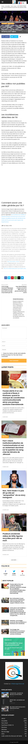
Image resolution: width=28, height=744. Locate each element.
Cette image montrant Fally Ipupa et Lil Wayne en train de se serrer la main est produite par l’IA (7, 289)
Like (5, 570)
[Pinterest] (12, 277)
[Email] (19, 277)
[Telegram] (22, 277)
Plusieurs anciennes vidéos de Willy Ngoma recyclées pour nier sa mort (13, 537)
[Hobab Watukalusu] (7, 308)
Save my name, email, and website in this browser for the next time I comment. (13, 354)
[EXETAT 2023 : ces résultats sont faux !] (5, 701)
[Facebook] (5, 277)
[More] (20, 36)
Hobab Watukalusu (18, 299)
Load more (13, 560)
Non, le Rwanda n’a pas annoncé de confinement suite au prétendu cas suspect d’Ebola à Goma (17, 601)
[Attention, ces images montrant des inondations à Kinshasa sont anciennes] (5, 622)
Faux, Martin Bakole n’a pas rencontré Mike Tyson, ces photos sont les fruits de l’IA (21, 289)
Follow (14, 570)
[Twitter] (9, 277)
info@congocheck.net (17, 684)
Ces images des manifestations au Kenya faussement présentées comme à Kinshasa (17, 632)
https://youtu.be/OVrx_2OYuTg (13, 261)
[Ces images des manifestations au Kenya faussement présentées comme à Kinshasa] (5, 631)
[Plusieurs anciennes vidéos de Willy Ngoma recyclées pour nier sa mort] (14, 522)
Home (2, 6)
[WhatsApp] (15, 277)
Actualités (7, 6)
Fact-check (13, 6)
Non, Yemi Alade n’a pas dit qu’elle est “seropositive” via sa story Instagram (14, 494)
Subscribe (22, 570)
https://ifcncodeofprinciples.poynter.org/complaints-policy (15, 268)
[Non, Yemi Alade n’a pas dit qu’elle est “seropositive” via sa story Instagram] (14, 479)
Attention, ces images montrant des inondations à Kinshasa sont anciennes (18, 622)
